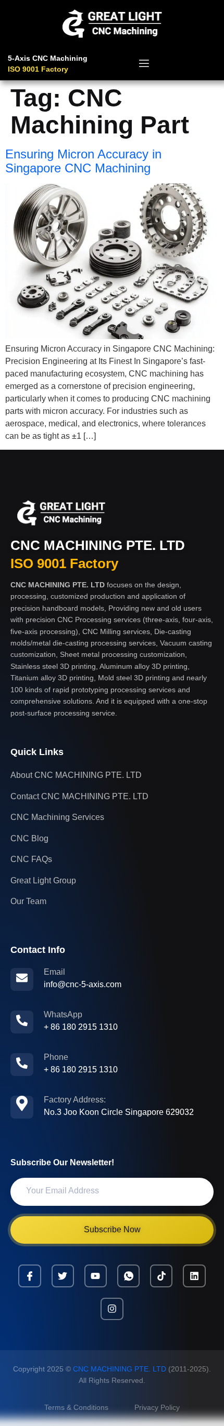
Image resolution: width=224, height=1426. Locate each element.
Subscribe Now (112, 1229)
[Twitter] (63, 1275)
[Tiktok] (161, 1275)
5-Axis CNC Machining (48, 58)
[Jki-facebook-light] (29, 1275)
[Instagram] (112, 1309)
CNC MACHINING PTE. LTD (97, 545)
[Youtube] (95, 1275)
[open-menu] (144, 65)
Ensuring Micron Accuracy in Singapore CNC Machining (83, 160)
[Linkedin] (194, 1275)
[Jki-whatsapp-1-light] (128, 1275)
